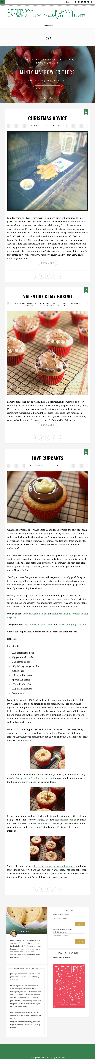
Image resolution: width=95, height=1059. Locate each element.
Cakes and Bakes (43, 303)
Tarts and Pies (46, 305)
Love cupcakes (47, 458)
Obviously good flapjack (35, 613)
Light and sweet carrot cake (38, 624)
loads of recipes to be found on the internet (31, 778)
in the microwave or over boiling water (54, 866)
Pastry (66, 303)
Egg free (67, 59)
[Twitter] (78, 1)
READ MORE (47, 263)
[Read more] (15, 957)
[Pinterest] (82, 1)
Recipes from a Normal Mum (61, 957)
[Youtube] (85, 1)
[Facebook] (75, 1)
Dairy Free (33, 59)
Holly (42, 80)
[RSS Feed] (88, 1)
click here (14, 980)
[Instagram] (91, 1)
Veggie (53, 62)
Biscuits (21, 303)
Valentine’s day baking (47, 296)
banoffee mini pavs (46, 823)
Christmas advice (47, 118)
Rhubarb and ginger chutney (72, 624)
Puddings (76, 303)
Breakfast (51, 59)
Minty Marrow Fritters (47, 71)
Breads (30, 303)
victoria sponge (68, 819)
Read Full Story (47, 88)
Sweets (34, 305)
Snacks (41, 62)
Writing (38, 125)
